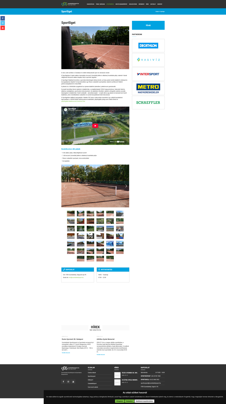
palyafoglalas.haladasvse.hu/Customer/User (73, 101)
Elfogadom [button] (119, 401)
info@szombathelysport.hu (76, 277)
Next (126, 186)
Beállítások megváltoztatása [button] (144, 401)
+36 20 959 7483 (155, 376)
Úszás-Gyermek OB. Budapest (72, 339)
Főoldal (157, 11)
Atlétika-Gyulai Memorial (105, 339)
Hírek (148, 25)
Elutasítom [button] (129, 401)
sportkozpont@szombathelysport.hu (151, 383)
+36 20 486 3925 (154, 379)
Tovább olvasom (66, 352)
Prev (65, 186)
